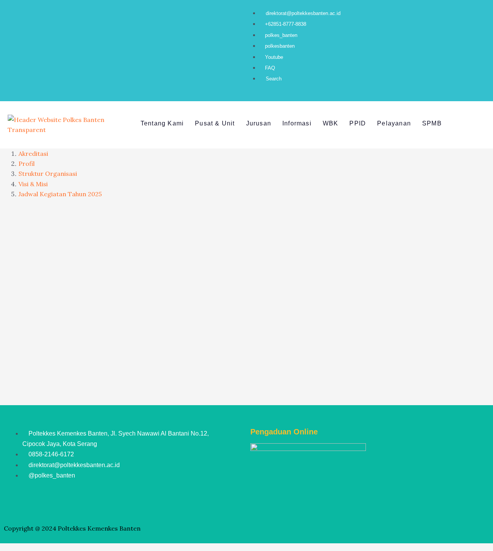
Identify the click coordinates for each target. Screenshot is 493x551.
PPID (357, 123)
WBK (331, 123)
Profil (26, 163)
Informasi (297, 123)
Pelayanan (394, 123)
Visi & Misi (33, 184)
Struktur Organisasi (47, 173)
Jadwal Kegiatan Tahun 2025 (60, 194)
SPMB (432, 123)
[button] (187, 123)
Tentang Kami (162, 123)
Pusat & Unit (215, 123)
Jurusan (258, 123)
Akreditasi (33, 153)
